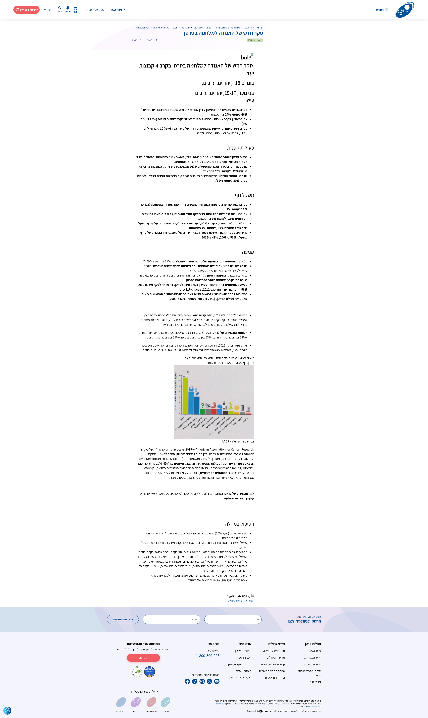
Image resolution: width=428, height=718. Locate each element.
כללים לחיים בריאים (240, 678)
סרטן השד (315, 651)
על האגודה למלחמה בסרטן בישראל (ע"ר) (233, 27)
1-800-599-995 (94, 10)
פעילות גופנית (243, 671)
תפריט (380, 10)
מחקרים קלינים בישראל (272, 671)
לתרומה (143, 657)
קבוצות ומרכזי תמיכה (273, 664)
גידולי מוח (315, 682)
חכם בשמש (245, 657)
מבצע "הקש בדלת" (202, 27)
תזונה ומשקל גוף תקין (239, 664)
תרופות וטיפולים (276, 657)
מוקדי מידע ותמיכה (274, 651)
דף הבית (259, 27)
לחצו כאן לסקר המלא (240, 601)
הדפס (135, 40)
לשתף (150, 40)
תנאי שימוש (220, 703)
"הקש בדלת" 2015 (181, 27)
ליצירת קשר (118, 10)
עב (49, 10)
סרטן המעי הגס (312, 657)
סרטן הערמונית (312, 664)
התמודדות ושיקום (275, 678)
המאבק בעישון (243, 651)
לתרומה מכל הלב (29, 10)
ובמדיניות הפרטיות (314, 706)
